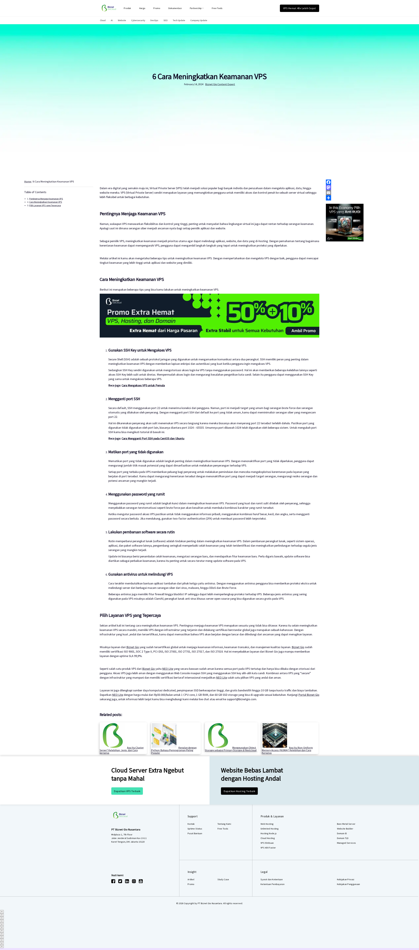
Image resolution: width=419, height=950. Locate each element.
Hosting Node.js (269, 833)
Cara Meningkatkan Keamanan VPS (45, 202)
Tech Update (179, 20)
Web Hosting (267, 823)
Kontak (191, 823)
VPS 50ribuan (267, 842)
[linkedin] (127, 881)
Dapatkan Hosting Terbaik (239, 791)
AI (112, 20)
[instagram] (134, 881)
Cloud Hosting (268, 838)
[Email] (360, 192)
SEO (166, 20)
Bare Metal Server (346, 823)
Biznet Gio (132, 647)
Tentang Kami (224, 823)
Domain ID (342, 833)
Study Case (223, 879)
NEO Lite (167, 669)
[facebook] (113, 881)
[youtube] (141, 881)
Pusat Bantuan (195, 833)
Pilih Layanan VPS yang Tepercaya (45, 205)
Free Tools (217, 8)
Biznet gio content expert (220, 84)
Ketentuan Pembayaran (272, 884)
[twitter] (120, 881)
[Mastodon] (360, 187)
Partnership (196, 8)
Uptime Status (195, 828)
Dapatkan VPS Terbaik (127, 791)
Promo (156, 8)
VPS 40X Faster (268, 847)
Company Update (198, 20)
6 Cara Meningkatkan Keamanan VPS (209, 76)
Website (122, 20)
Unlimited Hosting (270, 828)
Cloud (103, 20)
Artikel (191, 879)
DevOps (154, 20)
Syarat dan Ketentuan (272, 879)
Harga (142, 8)
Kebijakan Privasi (345, 879)
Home (27, 181)
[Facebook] (360, 182)
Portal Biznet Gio (308, 695)
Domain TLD (343, 838)
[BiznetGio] (109, 8)
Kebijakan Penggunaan (348, 884)
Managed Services (346, 842)
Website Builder (345, 828)
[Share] (360, 197)
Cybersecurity (138, 20)
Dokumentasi (175, 8)
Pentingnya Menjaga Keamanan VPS (46, 198)
